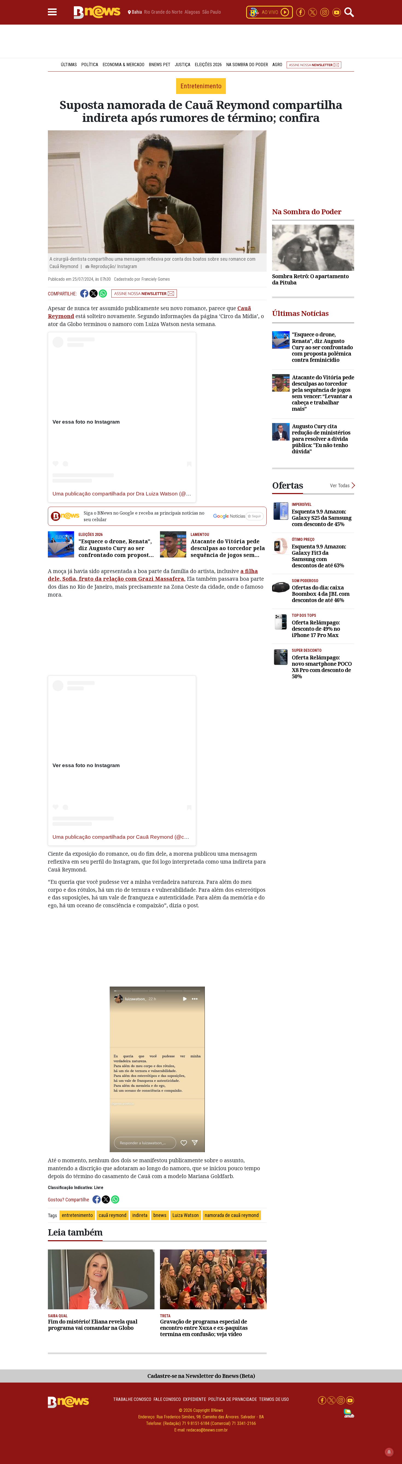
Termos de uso (274, 1399)
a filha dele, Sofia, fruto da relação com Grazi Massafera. (153, 575)
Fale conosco (167, 1399)
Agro (277, 64)
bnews (160, 1215)
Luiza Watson (186, 1215)
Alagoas (192, 12)
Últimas (69, 64)
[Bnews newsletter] (313, 64)
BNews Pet (159, 64)
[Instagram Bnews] (325, 11)
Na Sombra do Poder (247, 64)
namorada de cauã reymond (232, 1215)
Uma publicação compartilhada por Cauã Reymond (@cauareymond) (134, 837)
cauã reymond (112, 1215)
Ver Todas (340, 485)
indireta (139, 1215)
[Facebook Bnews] (301, 11)
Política (89, 64)
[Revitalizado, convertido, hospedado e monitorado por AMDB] (349, 1412)
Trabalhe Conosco (132, 1399)
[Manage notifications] (389, 1452)
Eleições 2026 (208, 64)
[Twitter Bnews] (313, 11)
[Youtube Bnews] (336, 11)
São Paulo (211, 12)
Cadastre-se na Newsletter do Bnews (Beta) (201, 1376)
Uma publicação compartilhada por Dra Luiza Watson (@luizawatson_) (136, 494)
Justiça (182, 64)
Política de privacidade (232, 1399)
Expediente (194, 1399)
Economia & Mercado (123, 64)
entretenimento (77, 1215)
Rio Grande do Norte (163, 12)
